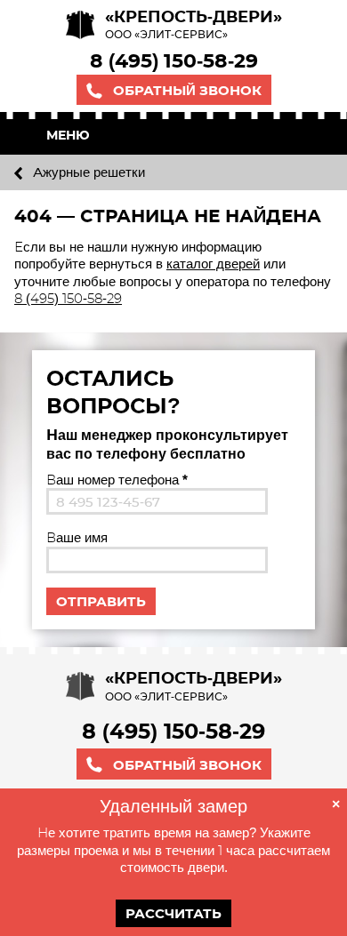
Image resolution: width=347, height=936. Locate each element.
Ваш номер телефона (117, 479)
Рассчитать (173, 913)
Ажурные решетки (87, 172)
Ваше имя (77, 537)
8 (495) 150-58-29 (174, 61)
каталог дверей (213, 263)
